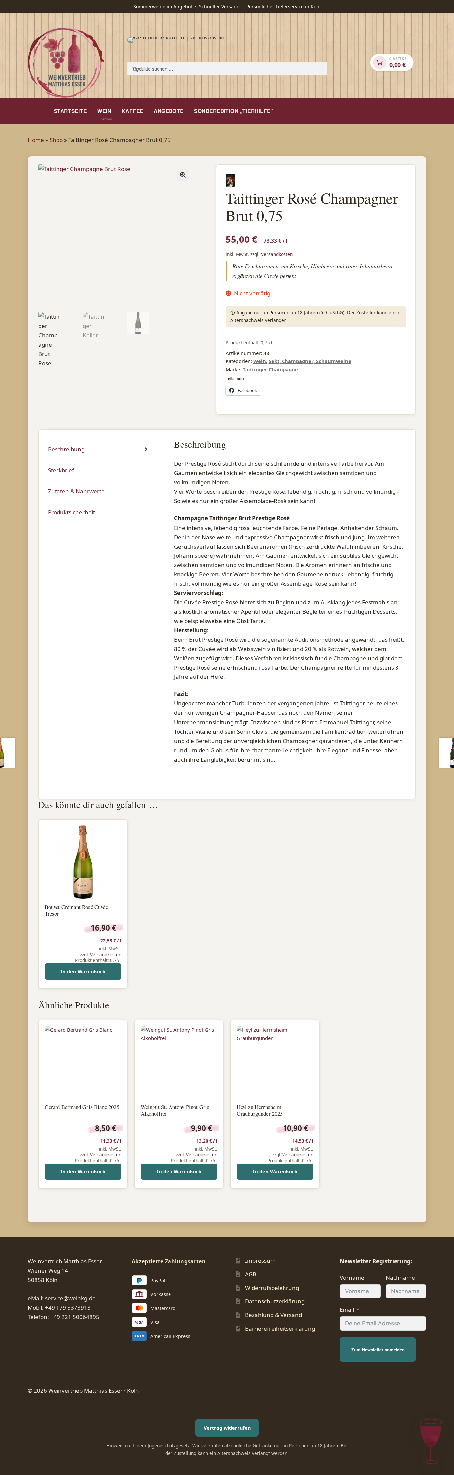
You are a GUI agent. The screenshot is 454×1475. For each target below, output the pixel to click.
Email (347, 1309)
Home (36, 140)
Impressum (260, 1260)
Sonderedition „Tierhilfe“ (233, 111)
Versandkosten (277, 254)
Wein (104, 111)
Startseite (70, 111)
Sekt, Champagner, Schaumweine (310, 361)
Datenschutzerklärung (275, 1301)
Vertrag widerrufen (227, 1428)
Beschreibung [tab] (66, 449)
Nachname (400, 1277)
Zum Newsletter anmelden (378, 1349)
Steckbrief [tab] (61, 470)
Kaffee (132, 111)
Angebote (169, 111)
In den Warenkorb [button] (82, 971)
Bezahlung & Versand (273, 1315)
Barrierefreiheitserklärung (280, 1328)
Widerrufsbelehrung (272, 1287)
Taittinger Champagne (270, 369)
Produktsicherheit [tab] (71, 512)
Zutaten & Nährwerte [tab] (76, 491)
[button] (183, 175)
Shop (56, 140)
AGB (250, 1274)
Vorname (352, 1277)
